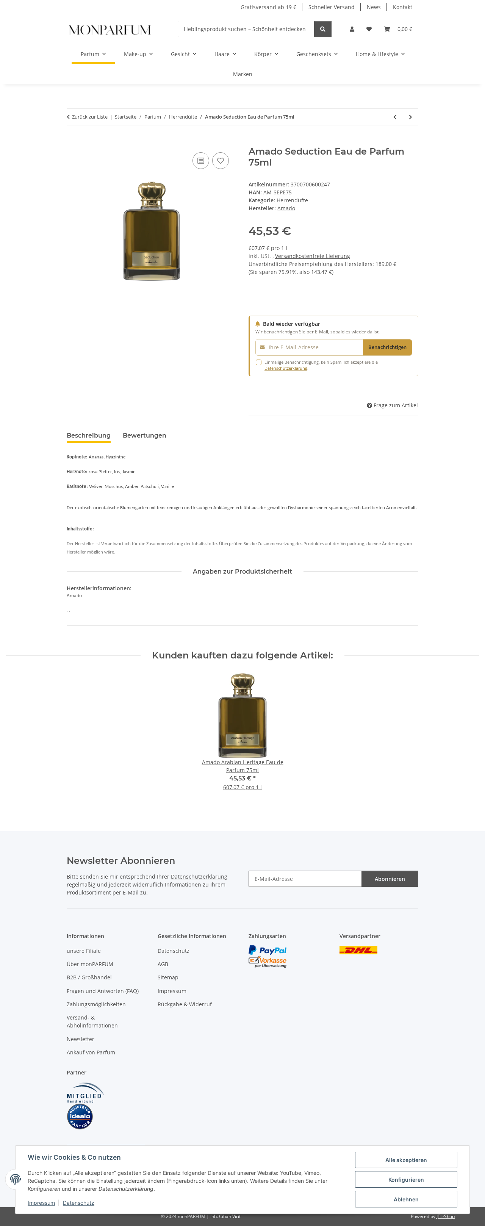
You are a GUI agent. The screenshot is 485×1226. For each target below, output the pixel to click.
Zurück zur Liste (90, 116)
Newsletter (80, 1039)
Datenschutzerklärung (285, 368)
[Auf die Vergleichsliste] (200, 160)
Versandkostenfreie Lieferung (312, 256)
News (374, 7)
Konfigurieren (406, 1179)
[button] (352, 29)
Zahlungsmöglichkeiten (96, 1004)
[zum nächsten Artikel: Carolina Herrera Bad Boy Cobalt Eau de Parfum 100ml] (410, 117)
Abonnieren (390, 878)
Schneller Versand (331, 7)
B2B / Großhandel (89, 977)
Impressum (41, 1202)
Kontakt (402, 7)
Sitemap (168, 977)
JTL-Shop (445, 1216)
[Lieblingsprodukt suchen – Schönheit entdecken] (323, 29)
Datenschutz (78, 1202)
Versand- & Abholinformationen (92, 1021)
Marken (242, 74)
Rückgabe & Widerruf (185, 1004)
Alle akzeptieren (406, 1160)
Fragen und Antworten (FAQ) (103, 991)
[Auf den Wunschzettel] (220, 160)
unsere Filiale (84, 950)
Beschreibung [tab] (89, 435)
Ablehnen (406, 1199)
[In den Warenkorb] (73, 142)
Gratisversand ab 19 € (268, 7)
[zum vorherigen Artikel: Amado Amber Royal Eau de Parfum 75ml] (395, 117)
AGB (163, 964)
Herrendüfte (292, 200)
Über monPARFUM (90, 964)
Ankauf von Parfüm (91, 1052)
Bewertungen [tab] (144, 435)
